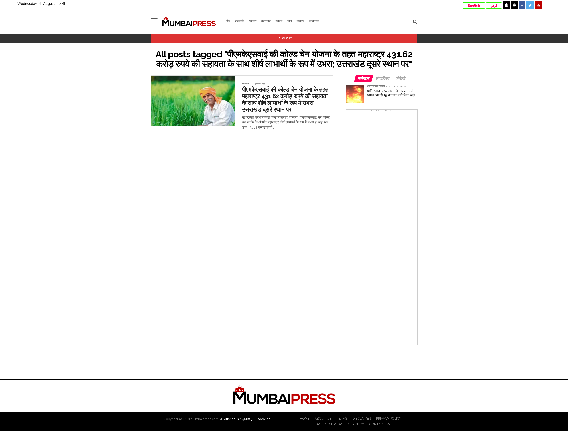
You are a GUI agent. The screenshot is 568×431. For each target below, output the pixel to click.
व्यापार (279, 21)
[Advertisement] (382, 228)
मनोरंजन (266, 21)
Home (304, 418)
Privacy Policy (388, 418)
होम (228, 21)
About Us (323, 418)
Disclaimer (362, 418)
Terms (342, 418)
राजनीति (239, 21)
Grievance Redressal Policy (340, 424)
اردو (494, 6)
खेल (289, 21)
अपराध (252, 21)
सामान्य (300, 21)
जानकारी (314, 21)
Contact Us (379, 424)
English (474, 6)
